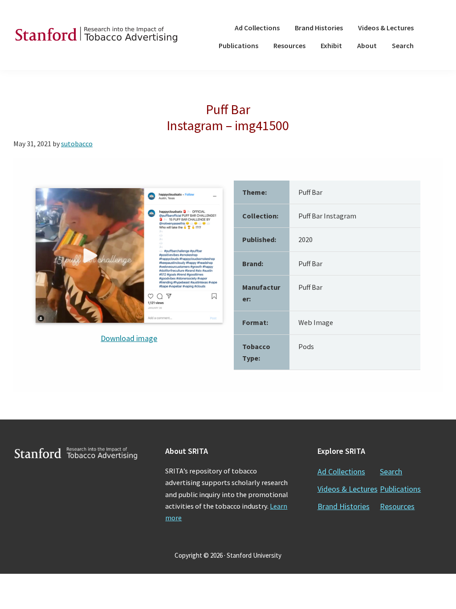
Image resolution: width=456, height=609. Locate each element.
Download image (129, 338)
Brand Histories (344, 506)
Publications (400, 489)
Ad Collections (341, 471)
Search (391, 471)
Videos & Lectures (348, 489)
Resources (397, 506)
